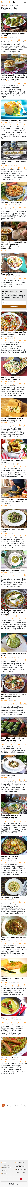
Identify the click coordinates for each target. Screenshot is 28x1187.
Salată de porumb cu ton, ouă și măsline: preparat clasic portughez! (13, 697)
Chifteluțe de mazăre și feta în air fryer (13, 35)
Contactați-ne (20, 1162)
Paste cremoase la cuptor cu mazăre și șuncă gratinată (12, 378)
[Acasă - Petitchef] (2, 5)
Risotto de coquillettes (10, 898)
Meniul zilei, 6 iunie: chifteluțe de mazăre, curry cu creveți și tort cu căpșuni (14, 501)
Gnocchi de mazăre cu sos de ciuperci (12, 530)
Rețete (4, 1162)
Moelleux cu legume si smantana (14, 120)
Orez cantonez (7, 274)
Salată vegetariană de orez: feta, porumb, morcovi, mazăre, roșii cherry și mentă (14, 334)
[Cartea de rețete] (14, 2)
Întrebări (4, 1170)
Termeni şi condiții (21, 1169)
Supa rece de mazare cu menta (13, 571)
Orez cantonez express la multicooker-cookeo (11, 816)
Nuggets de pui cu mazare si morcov (12, 461)
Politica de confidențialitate (20, 1165)
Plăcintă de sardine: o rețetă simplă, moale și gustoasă (12, 420)
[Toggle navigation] (25, 2)
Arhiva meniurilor (7, 1168)
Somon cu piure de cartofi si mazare (12, 979)
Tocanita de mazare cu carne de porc (13, 938)
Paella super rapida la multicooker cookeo (9, 857)
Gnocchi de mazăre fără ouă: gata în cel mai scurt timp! (12, 739)
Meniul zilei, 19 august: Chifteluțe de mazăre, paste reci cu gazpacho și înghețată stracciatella (14, 245)
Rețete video (6, 1165)
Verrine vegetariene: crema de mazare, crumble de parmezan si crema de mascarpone (14, 77)
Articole (4, 1173)
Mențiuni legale (20, 1172)
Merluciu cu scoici (8, 776)
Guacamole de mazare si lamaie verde (13, 654)
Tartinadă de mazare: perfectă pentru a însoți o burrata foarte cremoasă (13, 612)
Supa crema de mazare (10, 1018)
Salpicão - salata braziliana (11, 203)
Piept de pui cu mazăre (10, 1057)
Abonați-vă (14, 307)
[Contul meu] (17, 2)
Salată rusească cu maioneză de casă (13, 162)
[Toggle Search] (21, 2)
